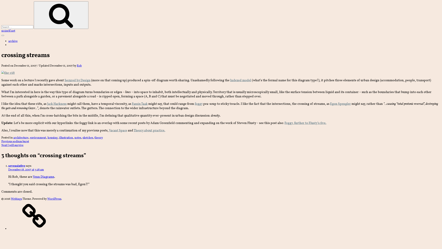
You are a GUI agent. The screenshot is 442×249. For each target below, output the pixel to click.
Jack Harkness (57, 104)
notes (77, 138)
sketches (88, 138)
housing (52, 138)
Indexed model (240, 80)
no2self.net (8, 31)
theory (98, 138)
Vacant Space (118, 130)
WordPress (54, 199)
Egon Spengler (340, 104)
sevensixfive (16, 166)
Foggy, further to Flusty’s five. (305, 123)
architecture (20, 138)
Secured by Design (77, 80)
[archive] (34, 229)
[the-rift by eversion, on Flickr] (8, 73)
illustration (66, 138)
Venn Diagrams (43, 177)
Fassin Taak (140, 104)
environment (38, 138)
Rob (79, 66)
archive (13, 41)
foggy (199, 104)
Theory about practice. (149, 130)
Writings (16, 199)
